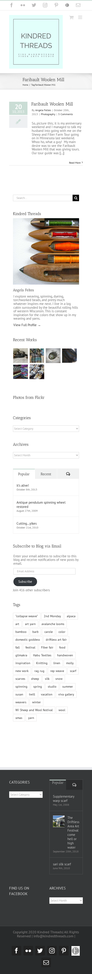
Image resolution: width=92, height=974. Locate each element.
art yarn (30, 624)
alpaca (71, 616)
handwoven (65, 655)
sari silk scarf (62, 864)
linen (56, 663)
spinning (21, 687)
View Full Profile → (27, 325)
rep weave (57, 671)
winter (36, 702)
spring (37, 687)
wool (62, 710)
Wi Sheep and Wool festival (34, 710)
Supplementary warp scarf (63, 798)
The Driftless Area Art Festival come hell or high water (73, 832)
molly (70, 663)
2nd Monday (52, 616)
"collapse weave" (26, 616)
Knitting (42, 663)
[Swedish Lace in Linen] (37, 356)
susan (19, 694)
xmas (18, 718)
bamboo (21, 632)
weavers (20, 702)
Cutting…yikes (27, 523)
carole (48, 632)
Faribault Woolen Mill (52, 104)
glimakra (21, 655)
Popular (24, 474)
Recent (46, 474)
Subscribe (25, 581)
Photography (48, 114)
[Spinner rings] (20, 356)
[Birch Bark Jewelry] (37, 372)
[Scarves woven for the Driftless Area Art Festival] (20, 372)
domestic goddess (27, 640)
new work (22, 671)
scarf (73, 671)
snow (59, 679)
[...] (62, 153)
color (62, 632)
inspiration (22, 663)
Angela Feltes (43, 110)
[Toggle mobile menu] (80, 17)
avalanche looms (53, 624)
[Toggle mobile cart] (71, 17)
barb (35, 632)
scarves (20, 679)
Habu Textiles (42, 655)
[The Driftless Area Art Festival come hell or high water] (59, 821)
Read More (75, 162)
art (17, 624)
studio (52, 687)
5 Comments (65, 114)
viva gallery (66, 694)
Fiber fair (47, 647)
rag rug (39, 671)
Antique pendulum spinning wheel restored (41, 504)
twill (32, 694)
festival (30, 647)
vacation (46, 694)
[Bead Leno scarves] (69, 356)
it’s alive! (23, 485)
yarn (31, 718)
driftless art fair (56, 640)
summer (67, 687)
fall (17, 647)
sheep (35, 679)
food (62, 647)
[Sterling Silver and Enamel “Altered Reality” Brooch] (53, 356)
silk (47, 679)
